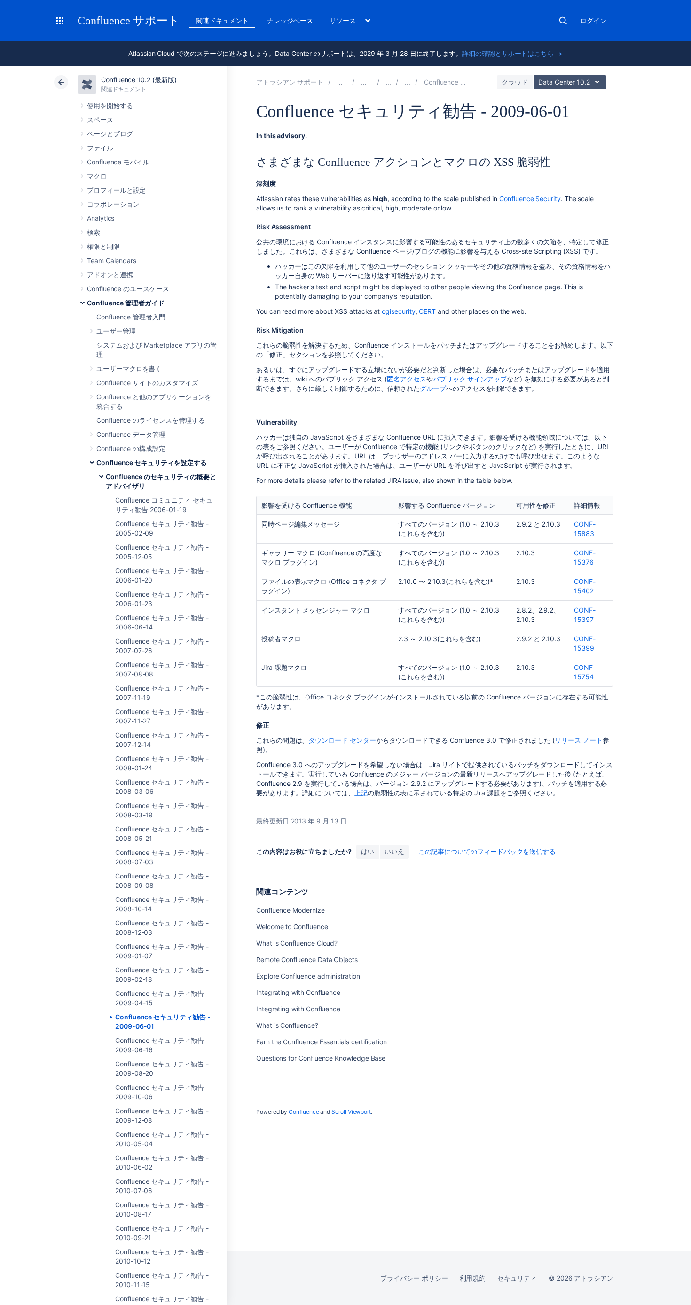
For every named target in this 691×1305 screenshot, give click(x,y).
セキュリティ (517, 1278)
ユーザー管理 (116, 331)
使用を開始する (110, 105)
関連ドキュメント (222, 20)
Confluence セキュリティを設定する (151, 462)
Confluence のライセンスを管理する (150, 420)
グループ (433, 388)
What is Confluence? (287, 1025)
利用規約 (473, 1278)
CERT (427, 311)
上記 (361, 793)
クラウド (515, 82)
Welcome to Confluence (292, 927)
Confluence (304, 1111)
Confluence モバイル (118, 162)
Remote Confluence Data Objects (307, 959)
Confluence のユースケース (128, 289)
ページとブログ (110, 134)
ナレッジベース (290, 20)
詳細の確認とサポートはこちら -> (512, 53)
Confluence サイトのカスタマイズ (147, 383)
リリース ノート (578, 740)
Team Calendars (111, 260)
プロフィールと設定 (116, 190)
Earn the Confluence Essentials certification (321, 1042)
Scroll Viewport (351, 1111)
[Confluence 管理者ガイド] (389, 82)
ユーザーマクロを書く (129, 369)
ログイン (593, 20)
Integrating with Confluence (298, 992)
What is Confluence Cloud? (297, 943)
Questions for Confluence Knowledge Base (320, 1058)
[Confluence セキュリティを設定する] (407, 82)
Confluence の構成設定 (130, 448)
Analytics (100, 218)
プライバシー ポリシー (414, 1278)
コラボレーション (113, 204)
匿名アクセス (406, 379)
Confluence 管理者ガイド (126, 303)
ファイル (100, 148)
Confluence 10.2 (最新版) (139, 80)
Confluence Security (530, 198)
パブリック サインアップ (470, 379)
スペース (100, 120)
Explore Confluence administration (308, 976)
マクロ (97, 176)
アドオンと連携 (110, 275)
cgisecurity (398, 311)
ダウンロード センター (342, 740)
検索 (563, 20)
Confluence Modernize (290, 910)
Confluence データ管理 (130, 434)
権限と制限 (103, 246)
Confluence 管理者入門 (130, 317)
